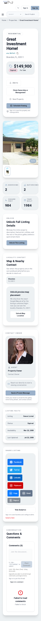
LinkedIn (17, 478)
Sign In (25, 8)
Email (29, 493)
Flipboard (17, 485)
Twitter (17, 470)
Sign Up (35, 8)
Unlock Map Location (20, 315)
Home (4, 20)
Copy (15, 493)
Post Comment (26, 564)
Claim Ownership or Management (20, 91)
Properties (13, 20)
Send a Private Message (20, 393)
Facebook (18, 462)
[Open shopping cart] (18, 8)
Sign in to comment (16, 582)
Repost (16, 500)
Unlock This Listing (16, 243)
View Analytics (20, 510)
